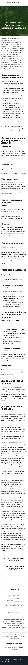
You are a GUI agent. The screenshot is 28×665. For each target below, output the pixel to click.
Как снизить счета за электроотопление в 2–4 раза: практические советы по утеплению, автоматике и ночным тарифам (14, 623)
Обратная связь (14, 649)
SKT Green (6, 661)
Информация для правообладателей (14, 647)
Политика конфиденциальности (14, 652)
